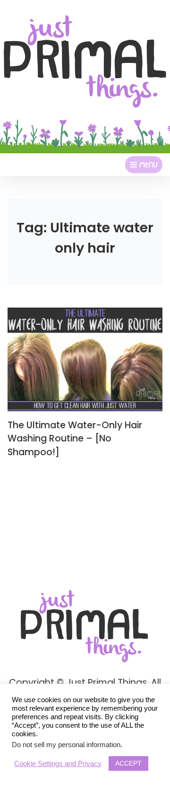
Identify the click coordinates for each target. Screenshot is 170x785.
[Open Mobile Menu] (143, 164)
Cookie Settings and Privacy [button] (58, 763)
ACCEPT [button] (128, 763)
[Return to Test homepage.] (85, 61)
